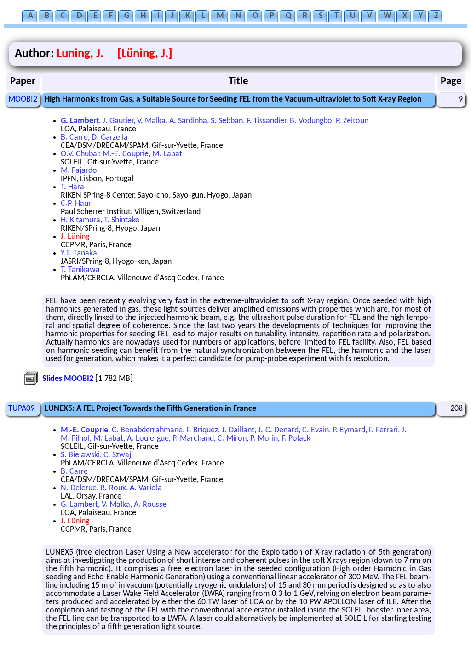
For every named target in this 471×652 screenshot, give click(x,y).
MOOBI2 (22, 99)
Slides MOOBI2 (67, 378)
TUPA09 (21, 408)
